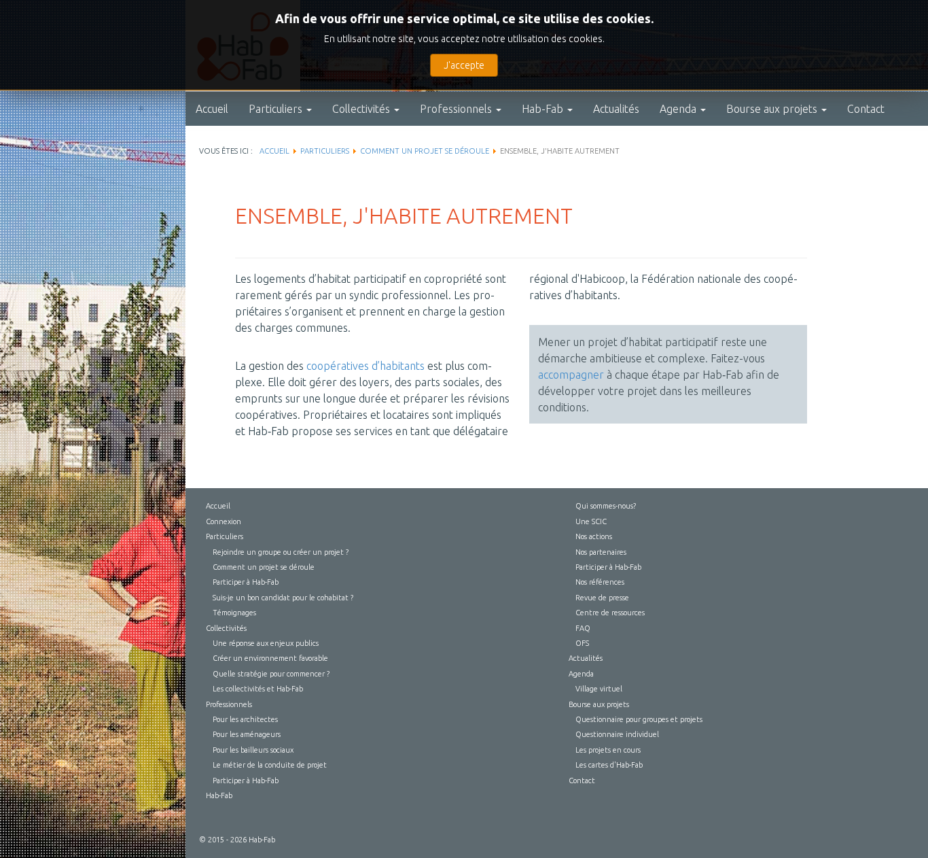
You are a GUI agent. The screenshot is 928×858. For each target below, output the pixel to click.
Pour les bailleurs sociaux (253, 750)
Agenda (679, 109)
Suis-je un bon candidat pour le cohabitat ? (283, 598)
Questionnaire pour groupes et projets (638, 719)
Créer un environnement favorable (270, 658)
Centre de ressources (610, 612)
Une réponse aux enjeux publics (266, 643)
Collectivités (362, 109)
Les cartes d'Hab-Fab (609, 765)
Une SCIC (591, 521)
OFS (582, 643)
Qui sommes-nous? (605, 506)
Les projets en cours (608, 750)
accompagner (571, 374)
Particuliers (277, 109)
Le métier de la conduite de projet (270, 765)
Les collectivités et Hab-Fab (258, 689)
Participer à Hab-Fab (246, 582)
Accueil (212, 109)
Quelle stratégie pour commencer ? (271, 674)
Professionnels (457, 109)
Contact (866, 109)
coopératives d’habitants (365, 366)
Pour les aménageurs (247, 734)
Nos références (599, 582)
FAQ (582, 628)
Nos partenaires (600, 552)
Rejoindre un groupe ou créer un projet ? (281, 552)
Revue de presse (602, 598)
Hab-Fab (544, 109)
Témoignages (234, 612)
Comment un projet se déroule (264, 567)
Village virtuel (598, 689)
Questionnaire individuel (617, 734)
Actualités (616, 109)
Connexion (223, 521)
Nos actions (593, 536)
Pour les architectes (245, 719)
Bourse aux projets (773, 109)
